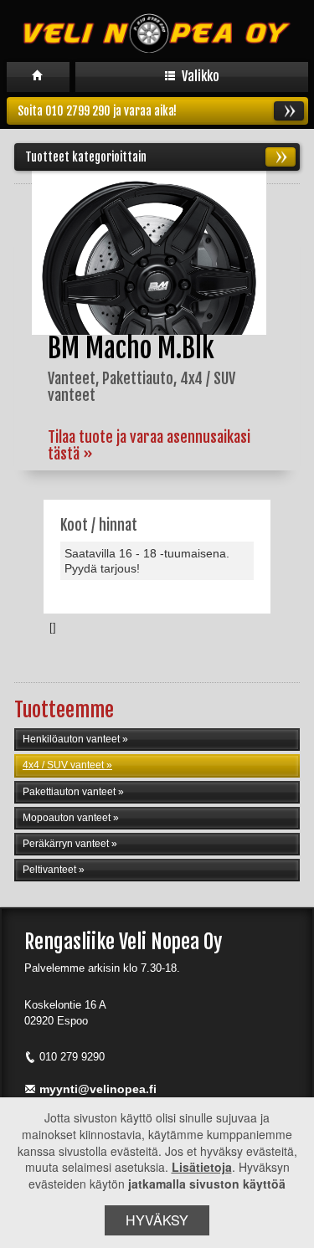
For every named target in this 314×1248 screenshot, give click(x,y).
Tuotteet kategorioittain (86, 157)
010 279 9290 (72, 1056)
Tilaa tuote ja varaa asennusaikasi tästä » (149, 445)
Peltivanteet (49, 870)
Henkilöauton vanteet (71, 739)
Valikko (199, 76)
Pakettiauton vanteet (69, 792)
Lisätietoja (202, 1166)
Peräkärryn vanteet (66, 844)
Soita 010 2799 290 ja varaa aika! (97, 111)
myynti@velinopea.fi (98, 1089)
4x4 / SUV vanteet (63, 765)
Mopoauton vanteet (67, 818)
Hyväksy (157, 1220)
